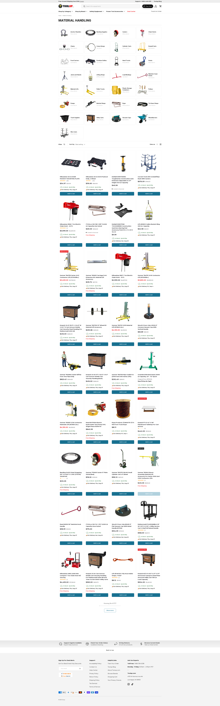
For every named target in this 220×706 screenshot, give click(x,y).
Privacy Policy (93, 673)
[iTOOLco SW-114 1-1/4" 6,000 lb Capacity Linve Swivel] (97, 510)
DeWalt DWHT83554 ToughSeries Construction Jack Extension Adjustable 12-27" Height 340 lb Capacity (123, 179)
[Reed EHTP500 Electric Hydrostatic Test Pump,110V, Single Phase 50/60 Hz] (97, 409)
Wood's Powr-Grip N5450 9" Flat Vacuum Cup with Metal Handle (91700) (121, 526)
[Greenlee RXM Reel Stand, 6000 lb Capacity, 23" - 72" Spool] (149, 361)
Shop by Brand (80, 11)
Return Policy (93, 677)
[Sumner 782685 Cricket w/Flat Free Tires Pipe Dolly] (71, 361)
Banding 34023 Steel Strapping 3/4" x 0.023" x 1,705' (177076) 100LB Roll (71, 474)
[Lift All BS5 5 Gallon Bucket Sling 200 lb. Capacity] (149, 210)
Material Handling (67, 15)
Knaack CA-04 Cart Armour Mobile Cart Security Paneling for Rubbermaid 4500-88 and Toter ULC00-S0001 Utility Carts (97, 576)
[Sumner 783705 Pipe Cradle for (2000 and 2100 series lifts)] (123, 361)
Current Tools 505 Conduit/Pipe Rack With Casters (149, 178)
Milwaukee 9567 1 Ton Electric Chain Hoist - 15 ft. (122, 276)
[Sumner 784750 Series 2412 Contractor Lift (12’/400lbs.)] (71, 261)
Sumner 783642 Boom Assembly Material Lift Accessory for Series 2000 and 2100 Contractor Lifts (149, 475)
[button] (160, 6)
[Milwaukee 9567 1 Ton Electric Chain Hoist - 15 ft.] (123, 261)
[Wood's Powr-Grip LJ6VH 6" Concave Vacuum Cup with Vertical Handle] (149, 311)
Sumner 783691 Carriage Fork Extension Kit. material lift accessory (96, 277)
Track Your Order (113, 663)
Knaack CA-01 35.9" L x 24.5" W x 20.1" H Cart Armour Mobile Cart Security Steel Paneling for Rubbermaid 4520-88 (71, 328)
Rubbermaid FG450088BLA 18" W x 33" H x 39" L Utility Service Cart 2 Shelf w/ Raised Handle (148, 526)
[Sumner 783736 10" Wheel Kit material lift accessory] (97, 311)
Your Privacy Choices (114, 680)
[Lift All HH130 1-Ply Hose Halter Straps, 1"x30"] (123, 560)
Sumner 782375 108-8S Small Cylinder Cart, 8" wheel (122, 473)
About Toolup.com (114, 670)
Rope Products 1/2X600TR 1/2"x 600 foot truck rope (123, 423)
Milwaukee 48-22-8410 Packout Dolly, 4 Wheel (97, 178)
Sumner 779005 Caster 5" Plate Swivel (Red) (97, 473)
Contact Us (93, 667)
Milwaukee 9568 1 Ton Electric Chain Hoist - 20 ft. (70, 225)
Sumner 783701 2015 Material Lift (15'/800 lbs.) (122, 326)
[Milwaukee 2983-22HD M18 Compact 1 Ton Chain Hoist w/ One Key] (71, 560)
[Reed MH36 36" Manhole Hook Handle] (71, 510)
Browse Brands (113, 673)
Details (82, 1)
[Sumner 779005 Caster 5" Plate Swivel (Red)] (97, 459)
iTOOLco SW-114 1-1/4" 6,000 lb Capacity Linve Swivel (97, 525)
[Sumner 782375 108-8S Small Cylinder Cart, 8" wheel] (123, 459)
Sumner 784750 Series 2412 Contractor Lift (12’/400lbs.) (69, 276)
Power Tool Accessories (114, 11)
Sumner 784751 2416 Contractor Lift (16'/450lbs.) (149, 276)
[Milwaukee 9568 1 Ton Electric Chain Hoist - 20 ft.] (71, 210)
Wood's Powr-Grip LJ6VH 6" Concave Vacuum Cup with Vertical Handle (147, 327)
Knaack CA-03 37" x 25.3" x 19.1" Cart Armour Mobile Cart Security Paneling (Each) (97, 376)
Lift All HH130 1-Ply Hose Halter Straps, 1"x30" (122, 574)
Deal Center (131, 11)
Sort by (71, 144)
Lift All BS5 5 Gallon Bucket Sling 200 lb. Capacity (149, 225)
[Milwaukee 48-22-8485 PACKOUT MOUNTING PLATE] (71, 163)
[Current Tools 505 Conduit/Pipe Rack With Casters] (149, 163)
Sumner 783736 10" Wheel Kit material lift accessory (96, 326)
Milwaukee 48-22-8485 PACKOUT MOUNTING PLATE (69, 178)
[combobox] (110, 6)
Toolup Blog (158, 1)
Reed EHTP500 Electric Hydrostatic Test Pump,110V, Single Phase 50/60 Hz (96, 424)
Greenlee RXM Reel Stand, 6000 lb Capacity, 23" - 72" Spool (149, 375)
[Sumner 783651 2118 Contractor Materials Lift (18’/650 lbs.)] (71, 409)
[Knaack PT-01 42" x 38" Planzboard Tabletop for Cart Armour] (149, 409)
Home (59, 15)
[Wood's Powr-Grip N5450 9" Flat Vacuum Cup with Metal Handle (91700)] (123, 510)
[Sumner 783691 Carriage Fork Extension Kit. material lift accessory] (97, 261)
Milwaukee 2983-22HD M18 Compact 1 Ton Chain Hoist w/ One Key (70, 575)
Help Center (93, 670)
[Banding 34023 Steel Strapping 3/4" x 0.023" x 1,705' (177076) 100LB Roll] (71, 459)
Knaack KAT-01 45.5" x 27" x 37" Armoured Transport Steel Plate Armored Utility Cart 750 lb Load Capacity (149, 576)
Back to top (110, 650)
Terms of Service (94, 687)
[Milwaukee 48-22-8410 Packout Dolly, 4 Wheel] (97, 163)
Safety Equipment (96, 11)
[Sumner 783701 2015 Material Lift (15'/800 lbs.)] (123, 311)
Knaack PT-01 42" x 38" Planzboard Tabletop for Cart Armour (148, 424)
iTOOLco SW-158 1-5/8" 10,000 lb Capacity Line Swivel (96, 225)
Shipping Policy (94, 680)
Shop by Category (64, 11)
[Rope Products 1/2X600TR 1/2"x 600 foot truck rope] (123, 409)
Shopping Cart (112, 677)
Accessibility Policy (95, 663)
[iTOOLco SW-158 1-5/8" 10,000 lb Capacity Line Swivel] (97, 210)
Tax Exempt (93, 683)
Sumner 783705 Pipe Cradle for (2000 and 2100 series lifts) (123, 375)
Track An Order (156, 11)
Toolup (63, 699)
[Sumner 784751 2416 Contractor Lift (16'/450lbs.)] (149, 261)
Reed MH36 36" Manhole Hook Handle (70, 525)
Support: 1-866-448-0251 (143, 1)
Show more (110, 610)
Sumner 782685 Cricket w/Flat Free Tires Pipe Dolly (70, 375)
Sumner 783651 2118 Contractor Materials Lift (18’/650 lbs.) (71, 423)
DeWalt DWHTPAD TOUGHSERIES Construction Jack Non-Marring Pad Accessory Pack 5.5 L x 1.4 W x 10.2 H (122, 228)
